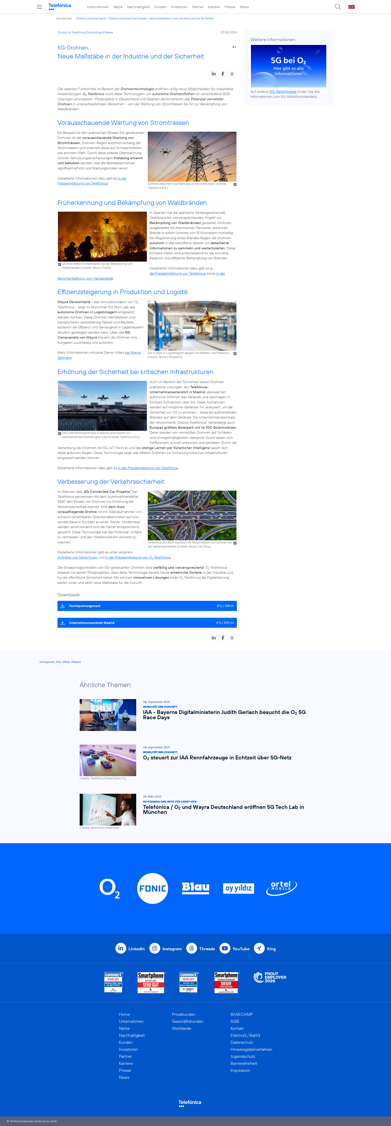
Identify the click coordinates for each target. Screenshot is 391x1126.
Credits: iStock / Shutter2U (165, 357)
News (244, 7)
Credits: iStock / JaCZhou (194, 546)
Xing (271, 948)
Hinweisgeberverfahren (251, 1049)
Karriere (214, 7)
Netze (118, 7)
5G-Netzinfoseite (283, 91)
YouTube (241, 948)
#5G (58, 662)
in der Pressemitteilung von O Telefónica (137, 557)
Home (124, 1014)
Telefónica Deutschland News (128, 18)
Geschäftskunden (187, 1021)
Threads (207, 948)
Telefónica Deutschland (91, 18)
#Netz (66, 662)
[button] (214, 73)
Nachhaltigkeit (138, 7)
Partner (198, 7)
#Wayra (76, 662)
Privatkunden (184, 1014)
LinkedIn (137, 948)
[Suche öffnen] (338, 7)
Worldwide (181, 1028)
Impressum (240, 1070)
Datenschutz (242, 1042)
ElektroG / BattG (245, 1035)
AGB (235, 1021)
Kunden (160, 7)
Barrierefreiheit (244, 1063)
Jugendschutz (243, 1056)
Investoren (179, 7)
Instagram (172, 948)
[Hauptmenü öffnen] (39, 7)
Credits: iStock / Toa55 (95, 267)
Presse (230, 7)
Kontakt (237, 1028)
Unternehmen (98, 7)
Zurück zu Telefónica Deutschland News (85, 32)
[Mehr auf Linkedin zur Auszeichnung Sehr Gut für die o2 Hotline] (189, 982)
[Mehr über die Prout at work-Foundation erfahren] (270, 982)
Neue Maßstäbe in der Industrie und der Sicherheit (181, 18)
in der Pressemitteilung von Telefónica (148, 468)
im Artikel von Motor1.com (77, 557)
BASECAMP (242, 1014)
